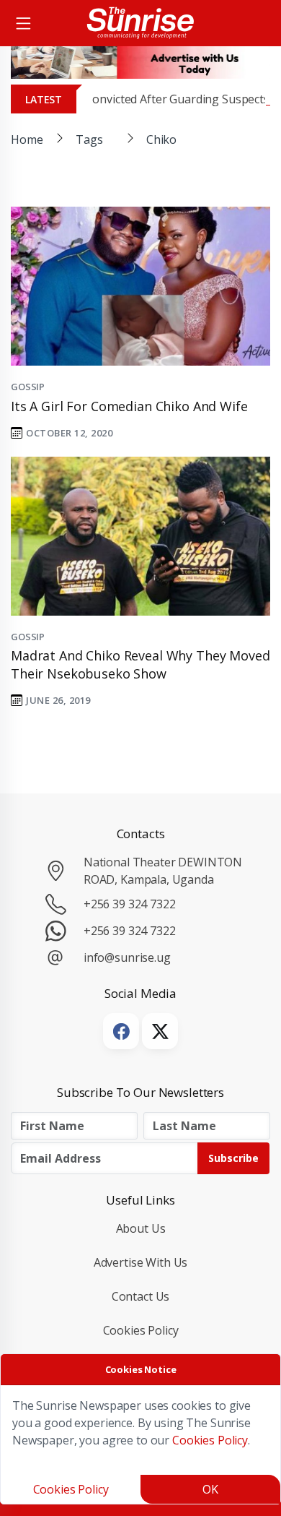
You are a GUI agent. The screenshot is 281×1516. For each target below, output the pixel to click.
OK (210, 1489)
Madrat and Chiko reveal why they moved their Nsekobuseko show (140, 664)
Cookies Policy (141, 1330)
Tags (89, 139)
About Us (141, 1228)
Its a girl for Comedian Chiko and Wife (129, 406)
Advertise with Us (141, 1262)
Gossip (28, 386)
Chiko (161, 139)
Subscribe (233, 1158)
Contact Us (141, 1296)
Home (27, 139)
